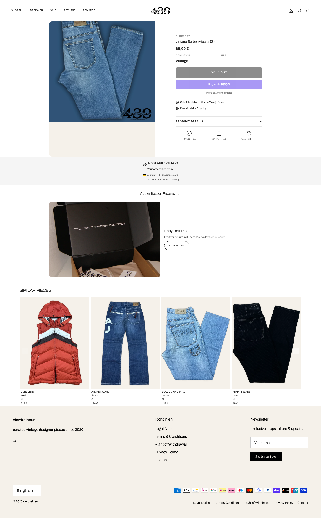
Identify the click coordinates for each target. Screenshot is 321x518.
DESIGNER (36, 10)
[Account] (291, 10)
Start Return (177, 245)
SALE (53, 10)
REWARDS (89, 10)
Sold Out (219, 72)
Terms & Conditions (171, 436)
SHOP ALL (17, 10)
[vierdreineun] (160, 10)
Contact (161, 460)
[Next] (296, 351)
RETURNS (70, 10)
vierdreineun (31, 501)
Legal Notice (165, 429)
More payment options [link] (219, 92)
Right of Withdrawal (171, 444)
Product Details (189, 121)
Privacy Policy (166, 452)
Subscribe (266, 456)
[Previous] (25, 351)
